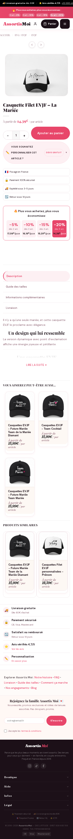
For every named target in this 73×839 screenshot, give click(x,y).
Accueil (5, 35)
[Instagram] (29, 766)
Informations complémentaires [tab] (25, 297)
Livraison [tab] (11, 308)
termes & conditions (31, 731)
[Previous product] (41, 44)
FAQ (56, 677)
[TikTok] (36, 766)
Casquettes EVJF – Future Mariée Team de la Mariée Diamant (19, 430)
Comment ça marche (54, 682)
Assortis (16, 24)
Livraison (9, 682)
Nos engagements (17, 688)
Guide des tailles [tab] (16, 286)
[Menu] (65, 24)
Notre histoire (43, 677)
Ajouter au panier (50, 133)
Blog (34, 688)
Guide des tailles (28, 682)
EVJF (34, 35)
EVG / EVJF (21, 35)
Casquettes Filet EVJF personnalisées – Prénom (52, 570)
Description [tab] (14, 276)
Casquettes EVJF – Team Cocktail (52, 427)
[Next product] (32, 44)
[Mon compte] (35, 23)
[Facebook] (43, 766)
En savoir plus (19, 661)
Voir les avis (18, 649)
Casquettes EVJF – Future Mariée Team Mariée (18, 495)
